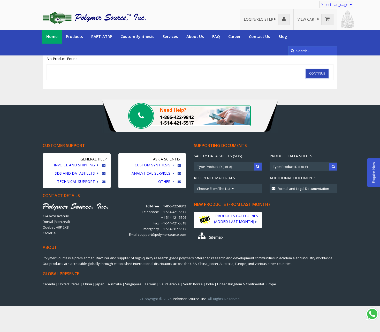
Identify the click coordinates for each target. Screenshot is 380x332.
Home (52, 36)
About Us (195, 36)
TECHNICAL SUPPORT (76, 181)
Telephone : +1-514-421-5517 (164, 211)
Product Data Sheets (291, 155)
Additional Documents (293, 177)
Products (74, 36)
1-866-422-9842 (177, 117)
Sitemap (215, 237)
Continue (317, 73)
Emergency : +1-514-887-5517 (164, 228)
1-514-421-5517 (177, 123)
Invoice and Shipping (75, 165)
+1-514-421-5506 (173, 217)
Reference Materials (214, 177)
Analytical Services (151, 173)
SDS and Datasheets (75, 173)
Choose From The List (214, 188)
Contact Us (259, 36)
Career (234, 36)
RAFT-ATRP (101, 36)
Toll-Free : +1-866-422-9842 (166, 206)
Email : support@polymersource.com (157, 234)
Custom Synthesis (137, 36)
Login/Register (259, 19)
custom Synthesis (153, 165)
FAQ (216, 36)
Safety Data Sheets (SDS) (218, 155)
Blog (282, 36)
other (164, 181)
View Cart (307, 19)
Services (170, 36)
